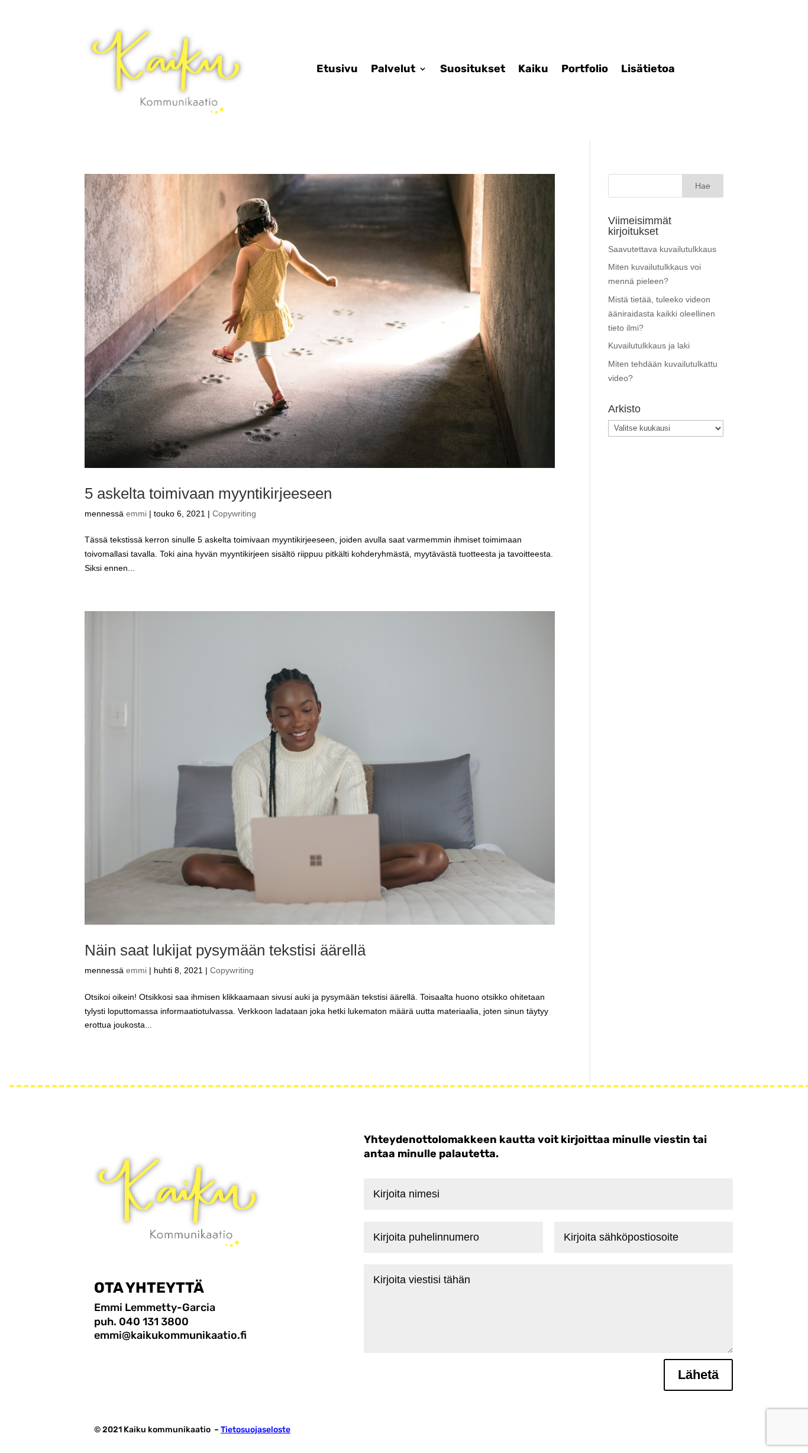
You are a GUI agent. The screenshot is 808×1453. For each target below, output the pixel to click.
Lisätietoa (648, 68)
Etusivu (337, 68)
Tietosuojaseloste (255, 1430)
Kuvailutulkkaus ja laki (649, 345)
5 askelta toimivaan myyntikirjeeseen (208, 493)
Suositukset (472, 68)
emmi (136, 513)
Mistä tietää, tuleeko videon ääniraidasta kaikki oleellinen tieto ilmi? (661, 313)
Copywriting (234, 513)
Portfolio (584, 68)
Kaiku (533, 68)
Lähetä (698, 1374)
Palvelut (393, 68)
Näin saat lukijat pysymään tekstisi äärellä (225, 950)
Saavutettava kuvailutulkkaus (662, 249)
